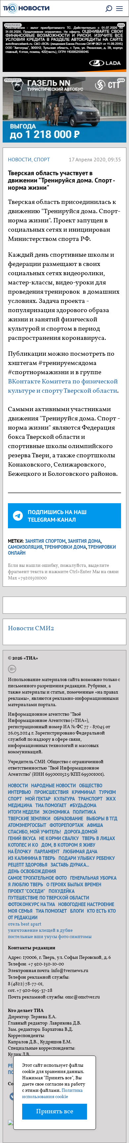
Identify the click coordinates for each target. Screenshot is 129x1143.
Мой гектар (38, 799)
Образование (68, 819)
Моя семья (20, 911)
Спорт (42, 159)
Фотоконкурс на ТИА (31, 904)
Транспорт (90, 799)
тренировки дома (65, 547)
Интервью (19, 792)
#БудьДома (83, 805)
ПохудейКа (61, 891)
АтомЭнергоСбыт (27, 825)
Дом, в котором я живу (68, 845)
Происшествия (51, 792)
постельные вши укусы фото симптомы (50, 937)
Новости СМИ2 (31, 628)
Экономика (56, 812)
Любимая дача (80, 852)
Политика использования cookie (52, 1094)
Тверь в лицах (98, 838)
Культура (64, 799)
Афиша (95, 825)
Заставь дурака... (70, 865)
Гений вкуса (22, 838)
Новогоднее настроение (86, 904)
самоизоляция (25, 547)
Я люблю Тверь (25, 885)
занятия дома (84, 541)
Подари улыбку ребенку (87, 858)
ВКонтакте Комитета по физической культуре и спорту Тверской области (63, 386)
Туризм (107, 792)
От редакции (22, 918)
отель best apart (24, 924)
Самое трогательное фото (37, 878)
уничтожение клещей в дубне (40, 931)
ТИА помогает (50, 805)
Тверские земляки (29, 819)
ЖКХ (111, 799)
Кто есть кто (101, 911)
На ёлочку (19, 852)
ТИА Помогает (51, 911)
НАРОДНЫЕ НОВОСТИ (53, 786)
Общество (90, 786)
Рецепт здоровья (27, 865)
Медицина (20, 805)
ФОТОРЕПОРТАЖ (67, 825)
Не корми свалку (59, 838)
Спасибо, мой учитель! (34, 832)
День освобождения (32, 871)
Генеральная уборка (93, 878)
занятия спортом (45, 541)
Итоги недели (23, 812)
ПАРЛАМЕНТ (47, 852)
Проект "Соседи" (26, 891)
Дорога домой (80, 832)
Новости (19, 159)
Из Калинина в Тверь (31, 858)
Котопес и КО (23, 845)
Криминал (84, 792)
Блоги (77, 911)
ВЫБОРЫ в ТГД (101, 819)
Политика (84, 812)
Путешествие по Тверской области (48, 898)
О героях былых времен (73, 885)
